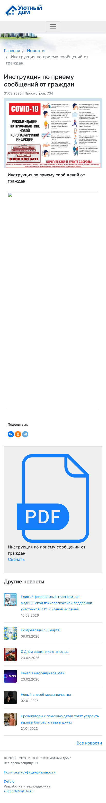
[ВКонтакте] (11, 434)
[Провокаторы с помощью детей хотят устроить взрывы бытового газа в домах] (10, 719)
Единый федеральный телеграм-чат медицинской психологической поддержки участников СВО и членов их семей (56, 603)
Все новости (89, 743)
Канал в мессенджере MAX (43, 673)
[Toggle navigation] (53, 26)
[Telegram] (25, 434)
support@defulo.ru (18, 791)
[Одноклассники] (18, 434)
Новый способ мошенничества (46, 695)
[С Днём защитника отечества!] (10, 654)
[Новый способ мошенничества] (10, 697)
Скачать (16, 559)
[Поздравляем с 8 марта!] (10, 633)
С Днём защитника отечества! (45, 652)
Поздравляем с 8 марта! (40, 630)
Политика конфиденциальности (30, 772)
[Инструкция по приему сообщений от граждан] (53, 498)
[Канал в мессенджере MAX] (10, 676)
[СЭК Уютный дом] (23, 9)
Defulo (9, 781)
